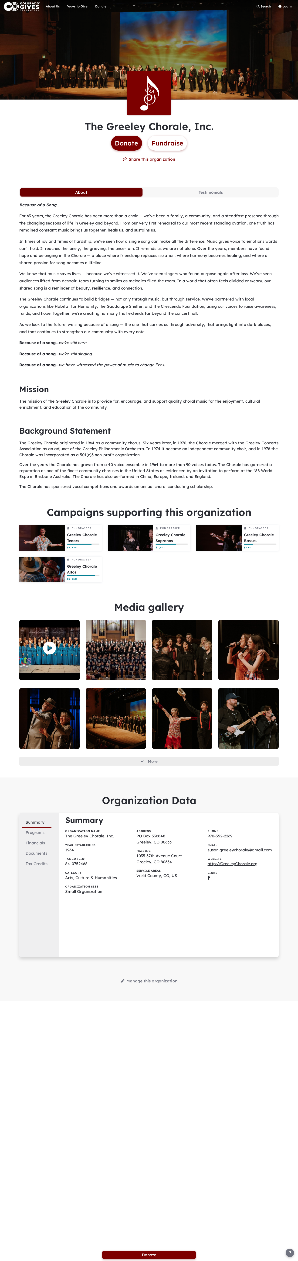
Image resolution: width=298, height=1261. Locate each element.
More (153, 761)
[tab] (81, 192)
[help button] (290, 1253)
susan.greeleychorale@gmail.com (240, 849)
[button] (49, 648)
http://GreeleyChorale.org (232, 863)
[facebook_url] (209, 877)
